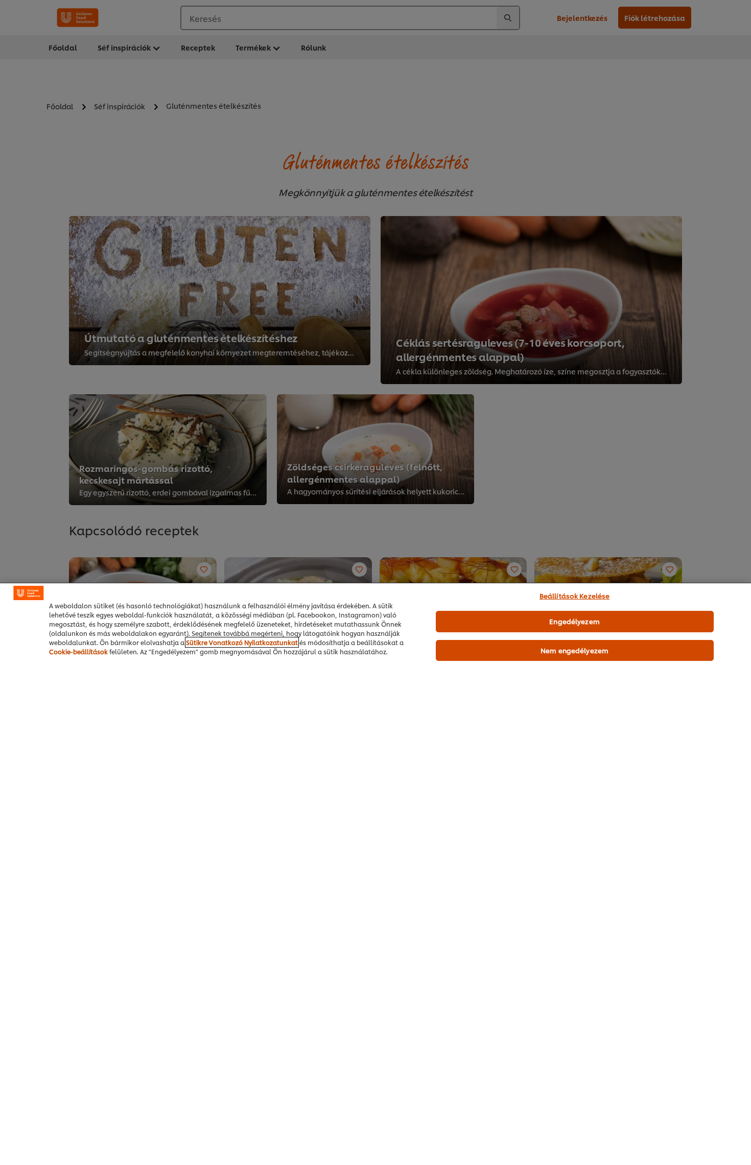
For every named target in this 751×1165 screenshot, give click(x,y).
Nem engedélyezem (574, 650)
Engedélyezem (574, 621)
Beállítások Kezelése (574, 595)
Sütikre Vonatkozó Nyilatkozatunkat (242, 642)
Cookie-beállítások (78, 651)
